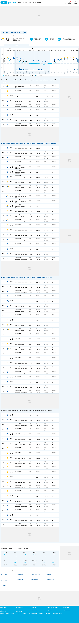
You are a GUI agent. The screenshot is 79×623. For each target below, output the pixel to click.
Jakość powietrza (37, 2)
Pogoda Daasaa (48, 576)
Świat (30, 2)
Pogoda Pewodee (20, 574)
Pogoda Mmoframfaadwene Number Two (7, 577)
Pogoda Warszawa (66, 610)
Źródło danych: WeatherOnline (57, 613)
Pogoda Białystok (3, 607)
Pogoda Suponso (19, 576)
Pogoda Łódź (49, 608)
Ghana (9, 27)
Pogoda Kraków (19, 608)
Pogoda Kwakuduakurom (50, 579)
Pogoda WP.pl (3, 27)
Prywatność (24, 613)
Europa (25, 2)
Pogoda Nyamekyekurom (35, 574)
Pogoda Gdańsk (34, 607)
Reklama (12, 613)
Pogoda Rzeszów (35, 610)
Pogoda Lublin (34, 608)
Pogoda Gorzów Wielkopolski (52, 607)
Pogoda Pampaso (4, 574)
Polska (19, 2)
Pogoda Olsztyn (66, 608)
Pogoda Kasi (33, 576)
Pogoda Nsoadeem (4, 580)
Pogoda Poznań (19, 610)
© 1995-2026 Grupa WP (4, 613)
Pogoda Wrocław (3, 611)
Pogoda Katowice (66, 607)
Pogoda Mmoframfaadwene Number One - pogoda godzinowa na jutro (22, 143)
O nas (18, 613)
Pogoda (12, 3)
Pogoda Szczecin (50, 610)
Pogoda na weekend (66, 45)
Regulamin (41, 613)
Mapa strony (47, 613)
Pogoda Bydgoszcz (19, 607)
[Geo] (25, 32)
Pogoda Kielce (2, 608)
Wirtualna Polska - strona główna (3, 2)
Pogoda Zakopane (19, 611)
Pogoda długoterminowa (41, 45)
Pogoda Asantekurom (34, 579)
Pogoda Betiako (48, 574)
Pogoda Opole (2, 610)
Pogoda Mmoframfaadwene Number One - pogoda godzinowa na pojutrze (23, 278)
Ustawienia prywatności (32, 613)
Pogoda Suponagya (20, 579)
